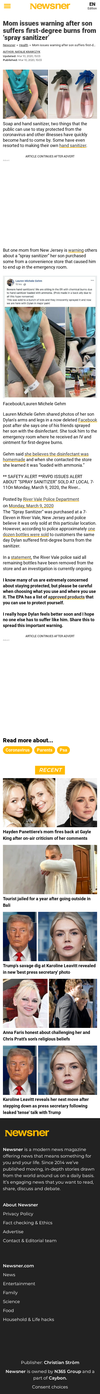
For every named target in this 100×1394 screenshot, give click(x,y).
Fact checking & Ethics (27, 1222)
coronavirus (18, 749)
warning (76, 250)
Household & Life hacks (28, 1319)
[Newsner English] (49, 6)
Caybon (57, 1378)
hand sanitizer (72, 145)
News (9, 1274)
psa (63, 749)
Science (11, 1301)
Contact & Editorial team (30, 1240)
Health (23, 45)
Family (10, 1292)
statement (21, 557)
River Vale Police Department (51, 499)
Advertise (13, 1231)
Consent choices (50, 1387)
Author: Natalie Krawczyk (21, 51)
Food (8, 1310)
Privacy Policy (18, 1214)
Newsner (9, 45)
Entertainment (19, 1283)
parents (44, 749)
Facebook (87, 419)
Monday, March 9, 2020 (31, 505)
